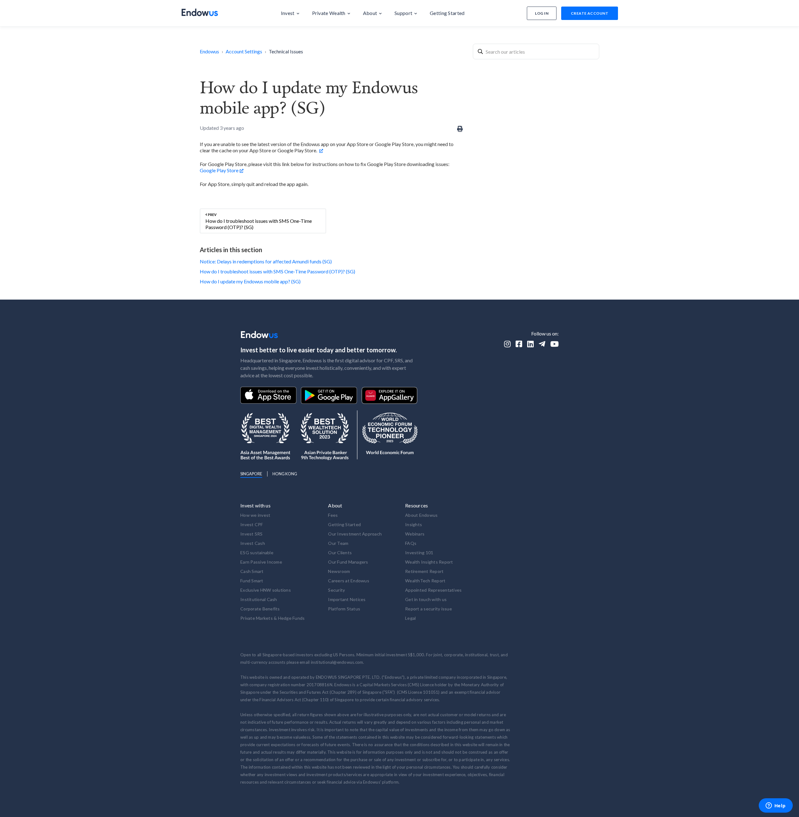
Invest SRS (251, 533)
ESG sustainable (256, 552)
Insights (413, 524)
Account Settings (244, 51)
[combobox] (536, 51)
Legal (410, 618)
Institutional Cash (258, 599)
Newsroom (339, 571)
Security (336, 590)
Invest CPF (251, 524)
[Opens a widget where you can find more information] (775, 806)
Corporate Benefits (260, 608)
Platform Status (344, 608)
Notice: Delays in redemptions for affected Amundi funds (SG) (266, 261)
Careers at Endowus (348, 580)
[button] (290, 13)
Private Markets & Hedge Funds (272, 618)
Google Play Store (219, 170)
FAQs (410, 543)
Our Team (338, 543)
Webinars (414, 533)
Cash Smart (252, 571)
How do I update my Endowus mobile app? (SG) (250, 281)
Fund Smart (251, 580)
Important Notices (346, 599)
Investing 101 (419, 552)
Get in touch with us (426, 599)
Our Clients (340, 552)
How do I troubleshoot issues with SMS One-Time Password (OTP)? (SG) (277, 271)
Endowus (209, 51)
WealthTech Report (425, 580)
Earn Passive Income (261, 562)
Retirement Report (424, 571)
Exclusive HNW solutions (265, 590)
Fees (333, 515)
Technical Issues (286, 51)
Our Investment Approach (355, 533)
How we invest (255, 515)
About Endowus (421, 515)
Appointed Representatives (433, 590)
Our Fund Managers (348, 562)
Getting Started (344, 524)
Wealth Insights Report (429, 562)
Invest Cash (252, 543)
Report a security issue (428, 608)
